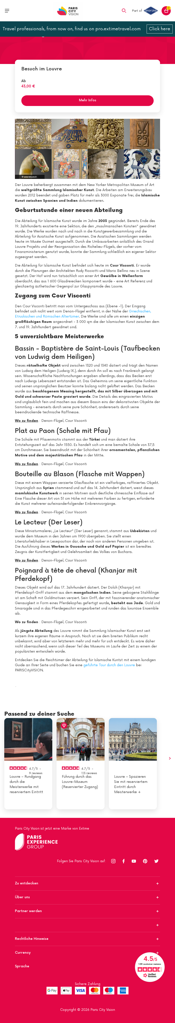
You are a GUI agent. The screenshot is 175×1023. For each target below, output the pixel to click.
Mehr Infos (87, 100)
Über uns (22, 897)
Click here (159, 29)
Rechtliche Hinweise (31, 939)
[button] (124, 10)
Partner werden (28, 911)
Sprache (22, 966)
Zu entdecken (26, 883)
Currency (23, 953)
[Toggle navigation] (7, 10)
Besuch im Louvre (41, 69)
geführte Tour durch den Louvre (109, 665)
